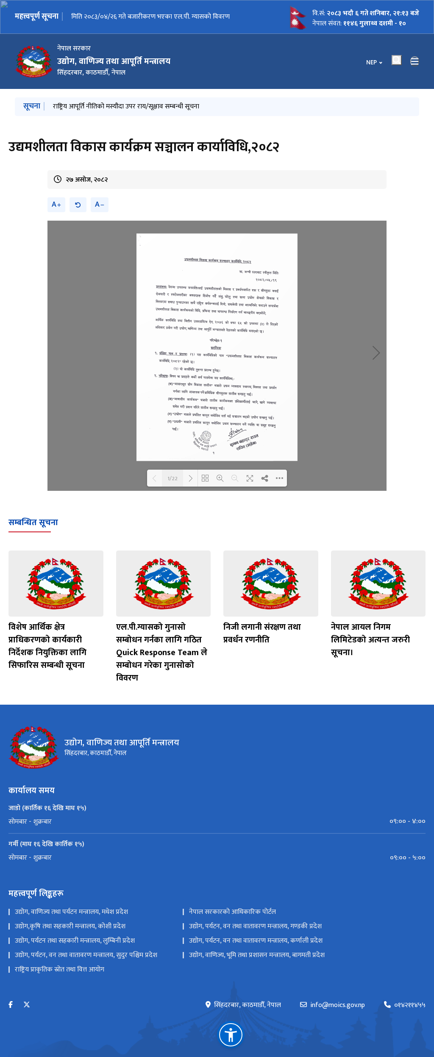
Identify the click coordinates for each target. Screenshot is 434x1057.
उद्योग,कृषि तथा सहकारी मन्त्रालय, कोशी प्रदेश (70, 926)
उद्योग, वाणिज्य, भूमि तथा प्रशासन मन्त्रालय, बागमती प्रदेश (257, 955)
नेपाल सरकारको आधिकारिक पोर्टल (232, 912)
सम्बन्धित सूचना (33, 522)
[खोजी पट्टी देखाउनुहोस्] (397, 60)
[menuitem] (217, 821)
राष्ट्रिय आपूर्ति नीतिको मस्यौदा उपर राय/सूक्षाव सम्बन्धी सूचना (144, 16)
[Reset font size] (78, 204)
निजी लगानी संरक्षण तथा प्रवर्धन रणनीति (262, 633)
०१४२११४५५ (410, 1005)
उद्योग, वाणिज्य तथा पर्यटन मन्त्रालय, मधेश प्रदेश (71, 912)
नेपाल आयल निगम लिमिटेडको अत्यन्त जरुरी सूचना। (370, 640)
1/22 (172, 478)
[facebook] (10, 1005)
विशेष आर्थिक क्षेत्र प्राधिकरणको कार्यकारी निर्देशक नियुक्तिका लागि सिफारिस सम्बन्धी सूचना (47, 646)
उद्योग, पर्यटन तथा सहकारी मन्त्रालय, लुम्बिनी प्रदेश (75, 940)
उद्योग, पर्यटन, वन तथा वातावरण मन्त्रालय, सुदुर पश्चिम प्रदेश (86, 955)
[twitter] (26, 1005)
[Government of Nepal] (34, 61)
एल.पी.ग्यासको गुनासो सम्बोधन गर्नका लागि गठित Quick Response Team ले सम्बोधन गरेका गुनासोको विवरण (161, 652)
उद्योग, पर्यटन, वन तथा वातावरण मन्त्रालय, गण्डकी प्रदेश (255, 926)
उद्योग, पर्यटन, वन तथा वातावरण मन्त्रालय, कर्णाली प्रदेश (256, 940)
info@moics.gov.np (337, 1005)
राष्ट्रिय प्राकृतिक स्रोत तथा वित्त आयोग (59, 969)
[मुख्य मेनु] (415, 61)
